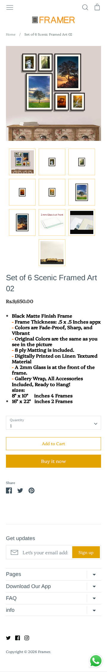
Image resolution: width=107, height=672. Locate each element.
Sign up (86, 552)
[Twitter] (6, 637)
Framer (44, 651)
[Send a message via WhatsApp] (96, 661)
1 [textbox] (11, 426)
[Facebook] (15, 637)
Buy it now (53, 461)
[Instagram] (24, 637)
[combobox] (53, 422)
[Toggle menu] (10, 7)
